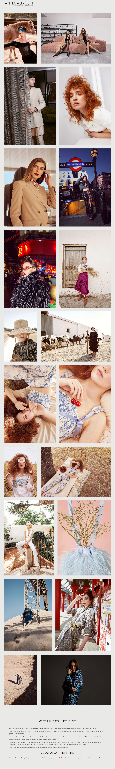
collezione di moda (64, 758)
